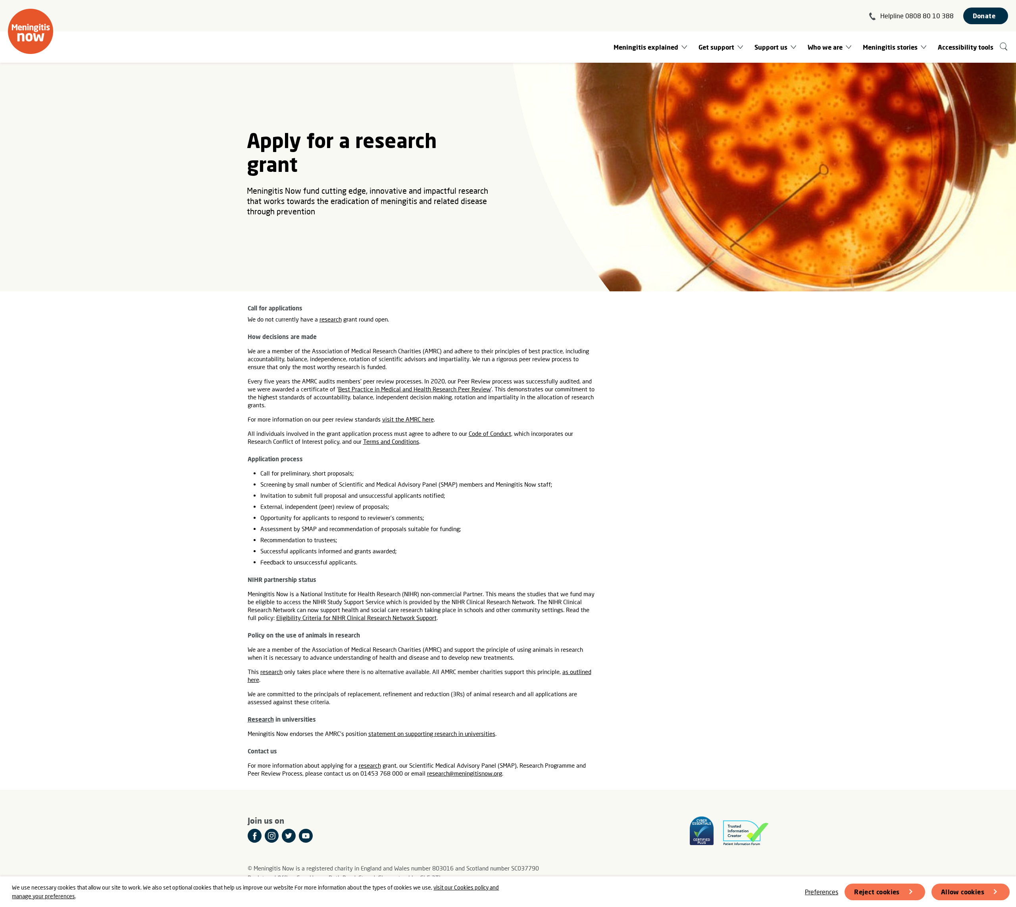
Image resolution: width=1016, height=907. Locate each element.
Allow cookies (962, 891)
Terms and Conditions (391, 441)
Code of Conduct (490, 433)
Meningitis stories (890, 47)
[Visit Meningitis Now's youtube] (306, 836)
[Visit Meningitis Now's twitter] (289, 836)
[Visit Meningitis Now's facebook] (255, 836)
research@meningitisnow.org (464, 773)
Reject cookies (877, 891)
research (330, 319)
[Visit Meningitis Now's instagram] (272, 836)
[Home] (30, 31)
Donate (984, 15)
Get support (716, 47)
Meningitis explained (646, 47)
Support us (770, 47)
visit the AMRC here (408, 419)
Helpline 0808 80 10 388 (917, 15)
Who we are (825, 47)
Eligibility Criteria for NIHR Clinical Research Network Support (356, 617)
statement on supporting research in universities (431, 733)
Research (261, 719)
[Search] (1004, 47)
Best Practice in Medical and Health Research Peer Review (414, 389)
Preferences (821, 891)
